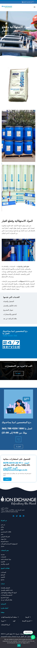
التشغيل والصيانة (8, 301)
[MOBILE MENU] (34, 7)
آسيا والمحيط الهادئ (28, 2)
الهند (14, 621)
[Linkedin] (23, 516)
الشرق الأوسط (26, 621)
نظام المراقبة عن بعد (10, 318)
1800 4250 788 (10, 336)
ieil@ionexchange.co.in (15, 470)
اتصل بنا (18, 373)
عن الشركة (4, 520)
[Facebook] (13, 516)
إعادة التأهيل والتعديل (10, 306)
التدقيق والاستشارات (10, 314)
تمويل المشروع (8, 310)
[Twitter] (16, 516)
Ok (19, 645)
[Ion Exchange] (7, 6)
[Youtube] (20, 516)
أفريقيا (27, 617)
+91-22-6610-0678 (13, 463)
